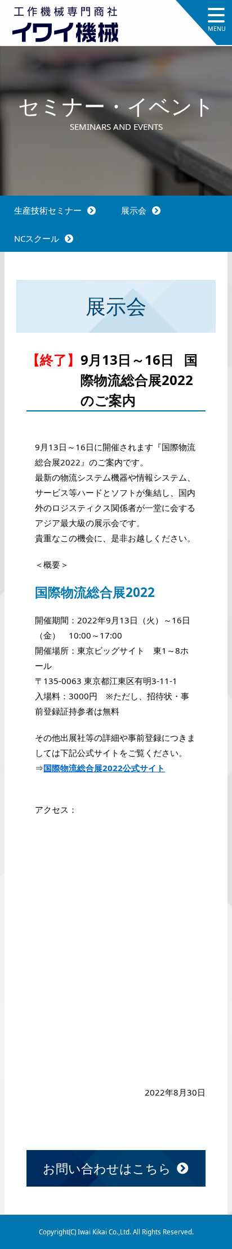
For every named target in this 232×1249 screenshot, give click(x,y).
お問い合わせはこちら (107, 1168)
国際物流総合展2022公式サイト (104, 767)
